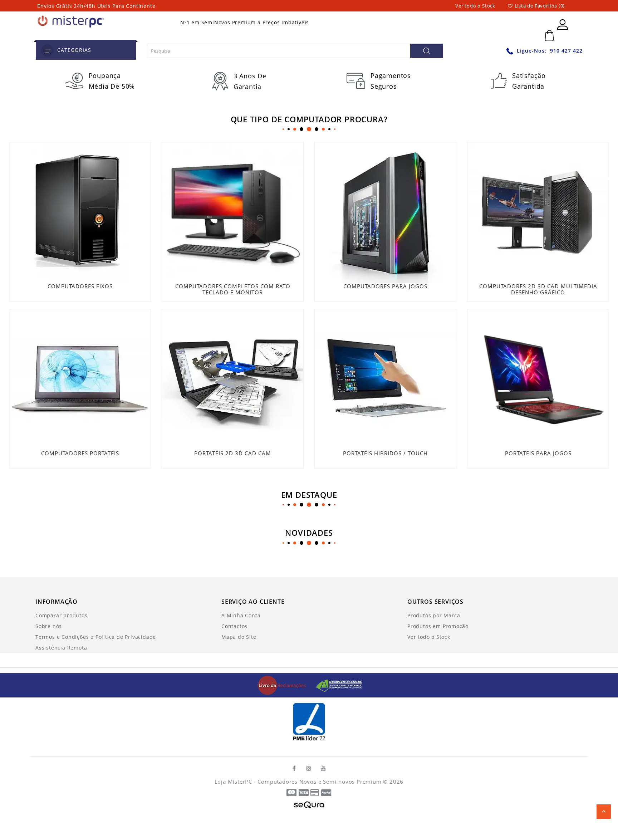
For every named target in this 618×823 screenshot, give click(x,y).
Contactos (234, 626)
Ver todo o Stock (475, 6)
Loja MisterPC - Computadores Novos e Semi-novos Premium (298, 781)
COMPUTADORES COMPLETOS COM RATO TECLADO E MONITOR (232, 289)
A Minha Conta (240, 615)
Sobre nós (48, 626)
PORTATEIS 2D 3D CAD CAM (232, 453)
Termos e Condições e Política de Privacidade (95, 636)
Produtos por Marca (433, 615)
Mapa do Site (238, 636)
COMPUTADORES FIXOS (80, 286)
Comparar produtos (61, 615)
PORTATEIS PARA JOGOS (538, 453)
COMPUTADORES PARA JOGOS (385, 286)
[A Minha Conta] (562, 24)
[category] (47, 50)
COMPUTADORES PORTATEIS (80, 453)
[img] (284, 684)
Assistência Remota (61, 647)
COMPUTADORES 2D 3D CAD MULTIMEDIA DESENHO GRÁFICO (538, 289)
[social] (294, 768)
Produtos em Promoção (438, 626)
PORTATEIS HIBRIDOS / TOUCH (385, 453)
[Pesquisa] (426, 51)
